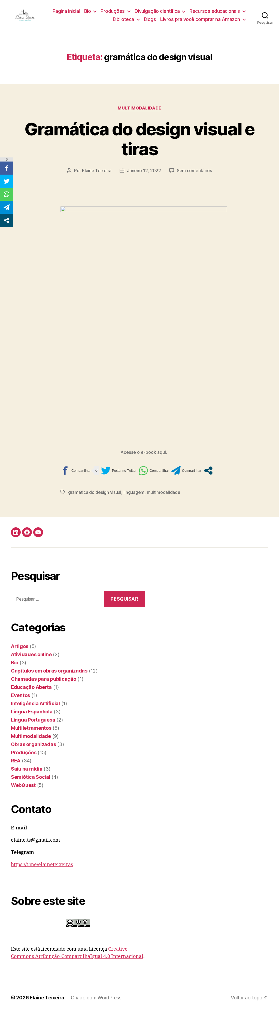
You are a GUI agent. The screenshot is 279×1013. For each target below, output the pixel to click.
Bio (87, 11)
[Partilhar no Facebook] (75, 470)
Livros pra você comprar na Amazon (200, 19)
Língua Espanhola (32, 711)
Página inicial (66, 11)
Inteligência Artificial (35, 703)
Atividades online (31, 654)
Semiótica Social (30, 777)
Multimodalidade (139, 108)
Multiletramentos (31, 728)
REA (15, 760)
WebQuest (23, 785)
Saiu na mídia (27, 769)
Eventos (20, 695)
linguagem (133, 492)
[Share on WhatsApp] (154, 470)
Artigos (19, 646)
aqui (161, 452)
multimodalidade (163, 492)
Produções (113, 11)
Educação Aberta (31, 687)
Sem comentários (194, 170)
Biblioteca (123, 19)
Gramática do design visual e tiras (139, 138)
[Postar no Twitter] (119, 470)
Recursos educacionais (214, 11)
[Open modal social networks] (208, 470)
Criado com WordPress (96, 997)
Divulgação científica (157, 11)
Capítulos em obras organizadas (49, 671)
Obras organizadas (33, 744)
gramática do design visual (94, 492)
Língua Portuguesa (33, 720)
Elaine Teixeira (96, 170)
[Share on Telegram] (186, 470)
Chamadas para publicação (43, 679)
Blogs (150, 19)
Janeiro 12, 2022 (144, 170)
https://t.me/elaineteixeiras (42, 865)
